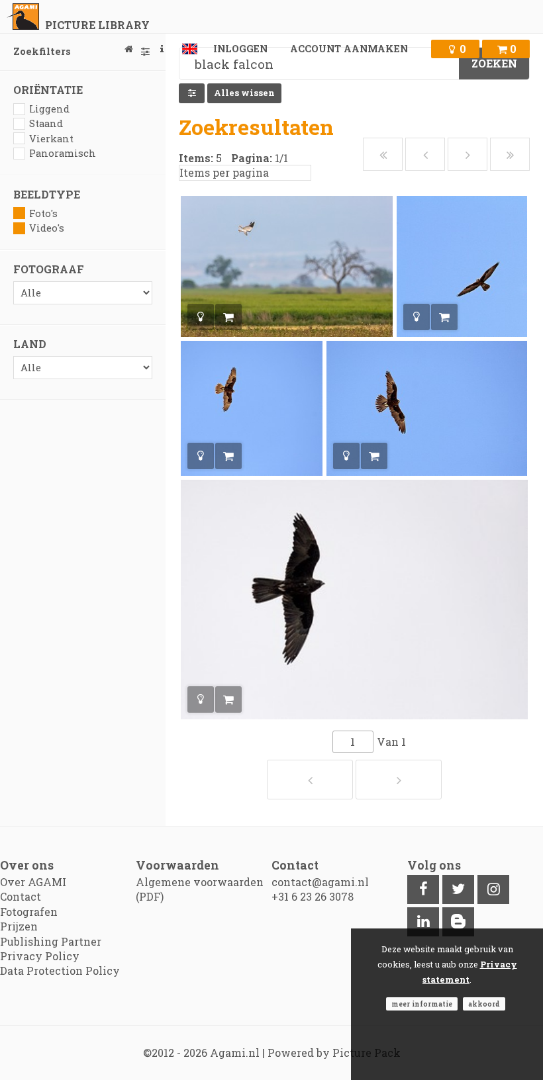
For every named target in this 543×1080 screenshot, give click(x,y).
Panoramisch (62, 153)
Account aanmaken (349, 48)
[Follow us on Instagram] (493, 889)
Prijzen (19, 926)
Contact (20, 896)
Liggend (49, 109)
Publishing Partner (50, 941)
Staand (46, 123)
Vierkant (51, 138)
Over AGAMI (33, 882)
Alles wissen (244, 93)
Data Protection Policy (60, 970)
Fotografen (29, 912)
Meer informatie (421, 1004)
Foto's (43, 213)
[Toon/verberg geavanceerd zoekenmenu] (192, 93)
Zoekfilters (42, 51)
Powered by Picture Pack (334, 1052)
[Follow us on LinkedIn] (423, 921)
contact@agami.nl (320, 882)
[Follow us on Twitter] (458, 889)
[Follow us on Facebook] (423, 889)
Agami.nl (235, 1052)
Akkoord (484, 1004)
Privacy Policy (39, 956)
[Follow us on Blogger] (458, 921)
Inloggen (240, 48)
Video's (46, 228)
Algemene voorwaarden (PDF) (200, 889)
